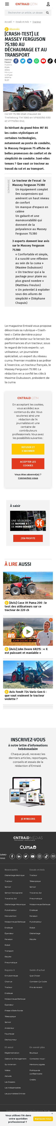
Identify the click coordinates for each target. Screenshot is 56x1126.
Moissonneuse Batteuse (15, 922)
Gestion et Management (15, 1059)
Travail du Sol (11, 898)
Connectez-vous (28, 478)
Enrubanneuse (11, 975)
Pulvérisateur (11, 910)
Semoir (8, 887)
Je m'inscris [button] (28, 818)
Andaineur (9, 1028)
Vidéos (7, 1070)
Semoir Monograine (13, 893)
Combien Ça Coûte (38, 981)
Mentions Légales (37, 1064)
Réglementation (12, 1053)
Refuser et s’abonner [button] (28, 449)
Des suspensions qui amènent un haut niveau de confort (32, 198)
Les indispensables (13, 1087)
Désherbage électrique (14, 875)
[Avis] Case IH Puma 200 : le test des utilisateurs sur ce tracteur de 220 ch (26, 606)
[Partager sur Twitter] (22, 61)
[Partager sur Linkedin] (29, 61)
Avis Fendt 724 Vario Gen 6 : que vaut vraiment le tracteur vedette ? (25, 695)
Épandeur (9, 933)
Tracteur (37, 22)
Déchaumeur (11, 1039)
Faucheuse (9, 1034)
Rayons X (10, 970)
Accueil (8, 22)
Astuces (8, 1076)
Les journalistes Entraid (15, 1093)
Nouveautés (11, 869)
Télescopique (35, 881)
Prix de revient (36, 987)
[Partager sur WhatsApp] (36, 61)
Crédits (33, 1079)
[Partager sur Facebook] (16, 61)
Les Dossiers (10, 1082)
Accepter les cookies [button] (28, 463)
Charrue (8, 981)
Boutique (34, 1053)
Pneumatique (11, 962)
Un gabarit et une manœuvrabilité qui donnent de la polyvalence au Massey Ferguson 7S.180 (31, 224)
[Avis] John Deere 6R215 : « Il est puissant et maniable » (26, 650)
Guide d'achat (37, 970)
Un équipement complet (31, 189)
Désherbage (35, 933)
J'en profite (28, 538)
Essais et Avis (22, 22)
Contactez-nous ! (37, 1059)
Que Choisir (35, 975)
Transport (9, 951)
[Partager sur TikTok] (50, 61)
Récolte (8, 956)
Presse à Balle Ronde (14, 1010)
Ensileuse (9, 927)
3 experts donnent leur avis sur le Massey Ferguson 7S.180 (30, 245)
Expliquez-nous (43, 1119)
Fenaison (9, 939)
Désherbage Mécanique (15, 904)
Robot (7, 945)
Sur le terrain (10, 1064)
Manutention (10, 916)
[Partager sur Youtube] (43, 61)
